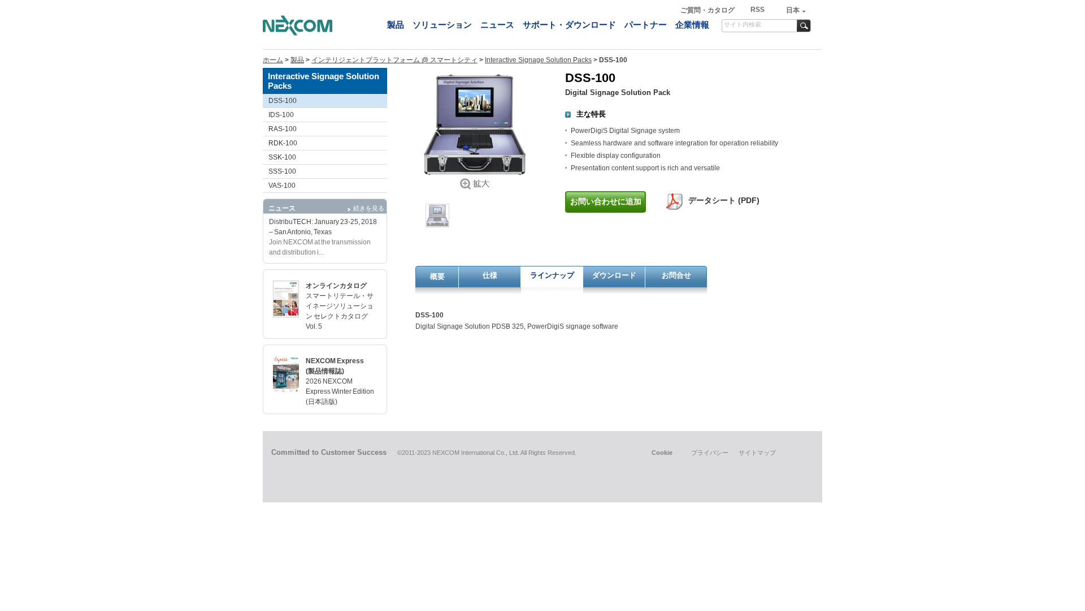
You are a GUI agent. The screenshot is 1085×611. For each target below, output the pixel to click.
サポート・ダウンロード (569, 24)
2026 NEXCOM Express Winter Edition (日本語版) (340, 391)
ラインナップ (552, 275)
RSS (757, 10)
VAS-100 (282, 186)
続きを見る (368, 208)
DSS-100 (282, 101)
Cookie (662, 452)
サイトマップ (757, 452)
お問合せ (676, 275)
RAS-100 (282, 129)
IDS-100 (281, 115)
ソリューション (442, 24)
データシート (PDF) (724, 200)
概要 (437, 276)
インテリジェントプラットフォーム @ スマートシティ (394, 60)
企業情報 (692, 24)
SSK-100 (282, 157)
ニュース (497, 24)
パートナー (645, 24)
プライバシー (709, 452)
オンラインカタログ (336, 286)
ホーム (273, 60)
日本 (793, 10)
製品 (395, 24)
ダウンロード (614, 275)
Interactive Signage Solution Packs (538, 60)
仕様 (490, 275)
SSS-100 (282, 171)
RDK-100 (282, 143)
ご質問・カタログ (708, 10)
